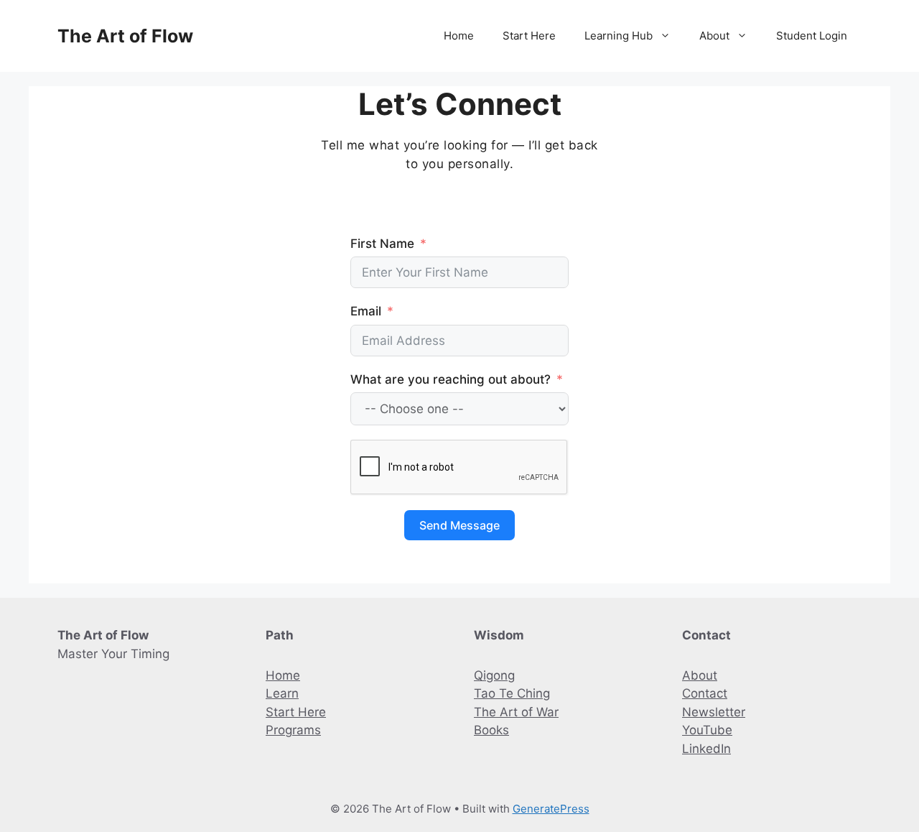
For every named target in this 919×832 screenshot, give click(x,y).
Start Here (529, 35)
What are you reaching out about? (450, 379)
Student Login (811, 35)
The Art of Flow (125, 36)
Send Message (459, 525)
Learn (282, 693)
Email (365, 311)
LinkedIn (706, 748)
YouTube (707, 730)
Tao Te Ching (512, 693)
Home (459, 35)
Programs (293, 730)
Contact (704, 693)
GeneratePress (551, 808)
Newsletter (713, 712)
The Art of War (516, 712)
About (714, 35)
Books (491, 730)
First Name (382, 243)
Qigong (494, 675)
